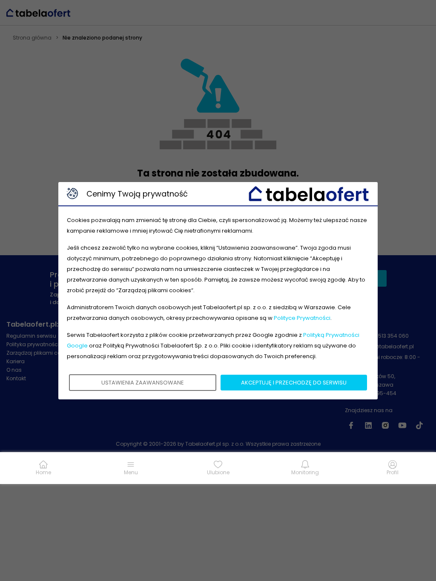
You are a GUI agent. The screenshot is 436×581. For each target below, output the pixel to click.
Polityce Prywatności (302, 318)
